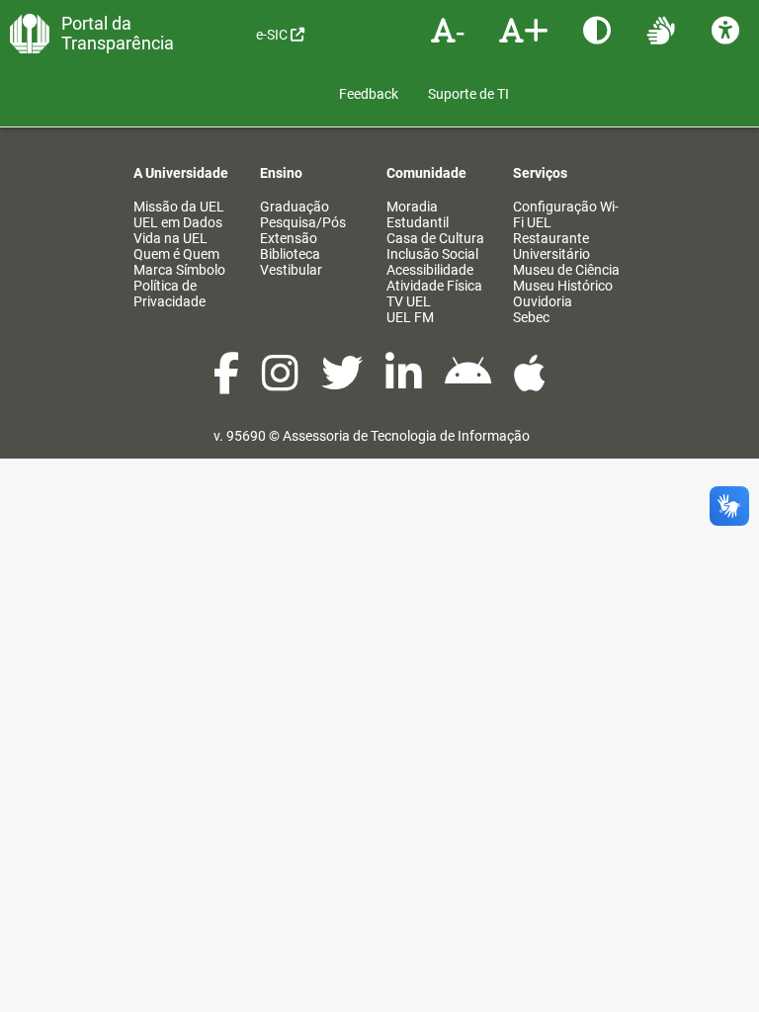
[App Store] (530, 383)
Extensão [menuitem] (288, 238)
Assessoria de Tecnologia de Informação (406, 436)
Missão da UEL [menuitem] (178, 206)
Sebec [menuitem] (531, 317)
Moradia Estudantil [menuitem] (417, 214)
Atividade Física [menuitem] (434, 286)
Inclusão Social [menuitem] (432, 254)
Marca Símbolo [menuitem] (179, 270)
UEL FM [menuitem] (410, 317)
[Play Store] (469, 383)
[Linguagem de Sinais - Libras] (664, 29)
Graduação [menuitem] (294, 206)
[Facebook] (227, 383)
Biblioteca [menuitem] (290, 254)
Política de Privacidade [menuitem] (169, 293)
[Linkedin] (405, 383)
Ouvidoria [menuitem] (542, 301)
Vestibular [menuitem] (291, 270)
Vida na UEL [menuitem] (170, 238)
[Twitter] (343, 383)
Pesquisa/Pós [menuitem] (303, 222)
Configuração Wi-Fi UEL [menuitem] (566, 214)
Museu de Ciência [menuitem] (566, 270)
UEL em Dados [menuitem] (177, 222)
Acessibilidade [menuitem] (429, 270)
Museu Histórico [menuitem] (563, 286)
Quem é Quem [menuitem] (176, 254)
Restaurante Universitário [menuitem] (551, 246)
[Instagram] (281, 383)
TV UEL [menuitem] (408, 301)
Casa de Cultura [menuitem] (435, 238)
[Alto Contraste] (599, 29)
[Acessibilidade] (728, 29)
